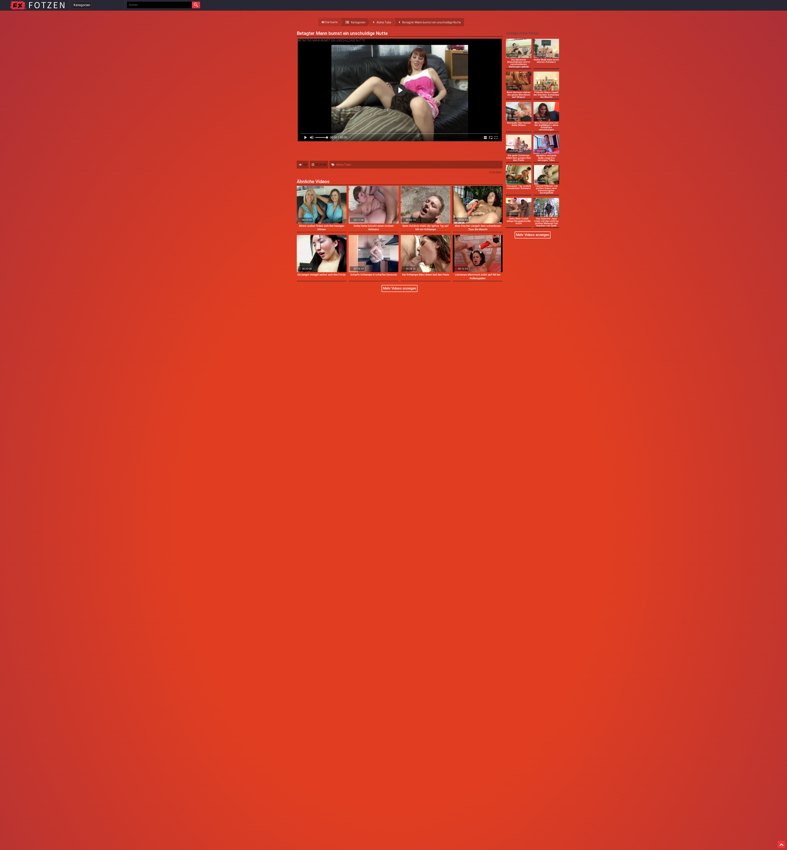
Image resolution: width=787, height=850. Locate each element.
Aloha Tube (343, 164)
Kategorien (82, 5)
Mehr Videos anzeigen (399, 288)
